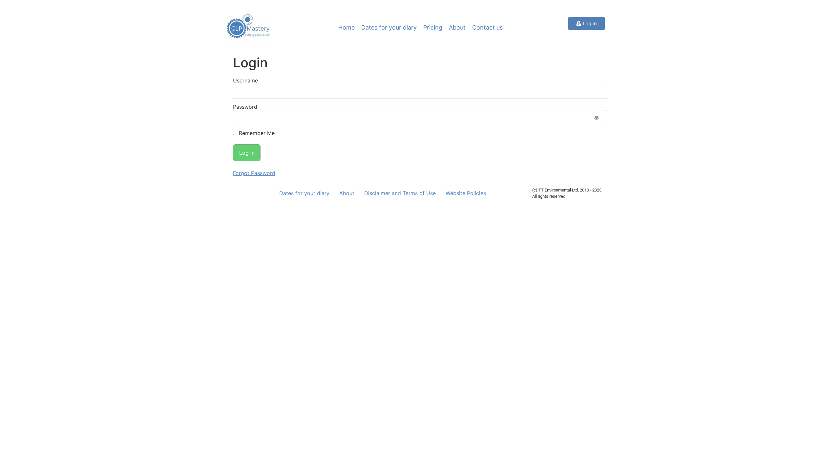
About (457, 27)
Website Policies (466, 193)
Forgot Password (254, 173)
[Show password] (596, 117)
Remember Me (256, 133)
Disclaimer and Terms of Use (400, 193)
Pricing (432, 27)
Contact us (487, 27)
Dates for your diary (389, 27)
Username (245, 80)
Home (346, 27)
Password (245, 106)
